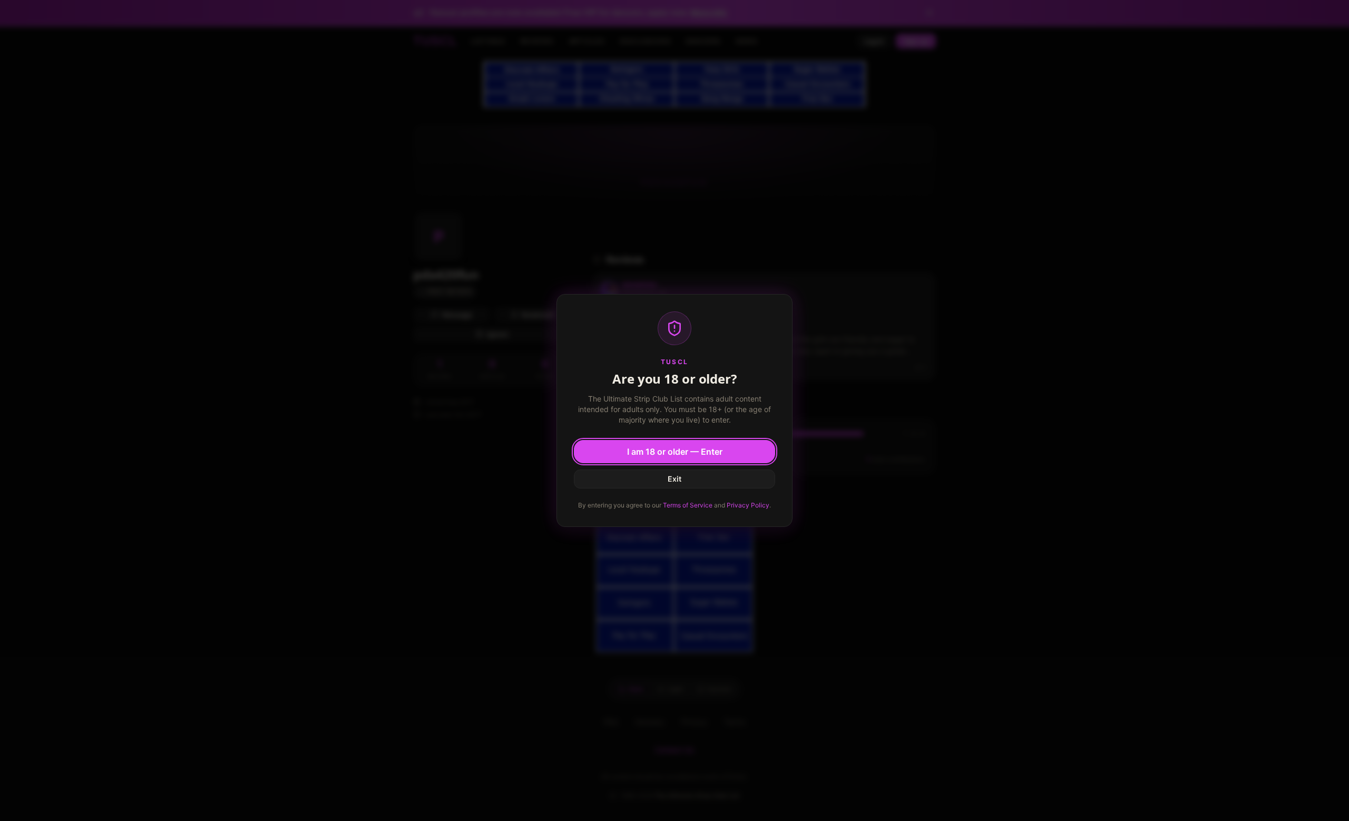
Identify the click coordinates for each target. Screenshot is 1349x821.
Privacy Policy (748, 505)
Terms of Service (687, 505)
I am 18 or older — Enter (674, 451)
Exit (674, 478)
